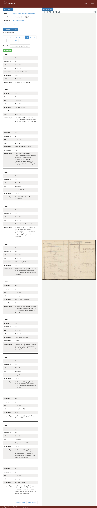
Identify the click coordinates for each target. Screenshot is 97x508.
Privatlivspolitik (14, 507)
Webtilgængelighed (24, 507)
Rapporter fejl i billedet (10, 29)
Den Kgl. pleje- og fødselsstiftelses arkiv (24, 13)
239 (12, 40)
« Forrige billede (20, 503)
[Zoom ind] (46, 12)
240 (16, 40)
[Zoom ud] (43, 12)
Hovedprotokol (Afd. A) (19, 20)
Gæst (85, 4)
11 (23, 37)
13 (31, 37)
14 (34, 37)
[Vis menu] (92, 3)
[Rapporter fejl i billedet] (94, 12)
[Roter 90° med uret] (55, 12)
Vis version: (6, 46)
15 (4, 40)
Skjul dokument (47, 9)
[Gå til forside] (10, 4)
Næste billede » (32, 503)
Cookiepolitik (5, 507)
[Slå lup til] (49, 12)
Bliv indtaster (8, 9)
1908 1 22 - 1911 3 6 (18, 24)
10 (19, 37)
